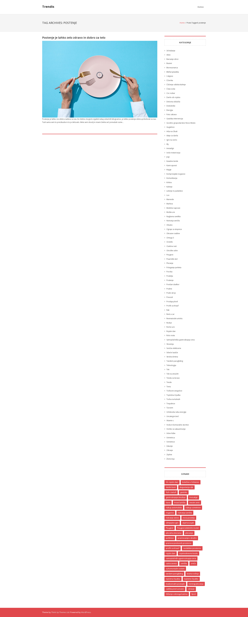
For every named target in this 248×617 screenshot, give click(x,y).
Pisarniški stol (172, 259)
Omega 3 (170, 238)
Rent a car (170, 314)
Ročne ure (170, 327)
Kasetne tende (172, 161)
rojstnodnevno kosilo (188, 553)
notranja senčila (185, 512)
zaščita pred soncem (175, 589)
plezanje (189, 533)
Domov (201, 7)
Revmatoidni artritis (174, 318)
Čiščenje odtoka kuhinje (176, 84)
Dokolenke (170, 106)
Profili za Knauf (172, 305)
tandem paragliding (174, 573)
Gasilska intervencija (174, 118)
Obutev (169, 225)
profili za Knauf (172, 548)
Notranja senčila (173, 220)
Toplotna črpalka (173, 395)
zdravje (191, 589)
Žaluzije (169, 446)
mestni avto (194, 502)
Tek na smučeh (172, 374)
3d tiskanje (170, 50)
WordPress (86, 612)
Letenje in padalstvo (174, 191)
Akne (168, 55)
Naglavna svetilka (173, 216)
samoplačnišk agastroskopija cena (181, 558)
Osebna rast (171, 246)
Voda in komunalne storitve (177, 425)
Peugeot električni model (188, 528)
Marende (170, 199)
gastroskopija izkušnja (175, 497)
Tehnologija (171, 365)
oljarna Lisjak (188, 522)
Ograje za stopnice (174, 229)
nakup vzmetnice (193, 507)
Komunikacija (171, 178)
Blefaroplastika (172, 72)
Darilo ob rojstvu (173, 97)
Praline (169, 289)
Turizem (169, 407)
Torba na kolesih (173, 399)
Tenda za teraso (173, 378)
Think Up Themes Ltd (60, 612)
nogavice (170, 512)
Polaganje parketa (173, 267)
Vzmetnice (170, 442)
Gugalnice (170, 127)
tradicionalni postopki (175, 584)
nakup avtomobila (174, 507)
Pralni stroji (171, 293)
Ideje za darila (172, 135)
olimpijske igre (172, 522)
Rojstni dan (171, 331)
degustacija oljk (186, 487)
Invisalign (170, 148)
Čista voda (170, 89)
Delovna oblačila (173, 101)
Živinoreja (170, 459)
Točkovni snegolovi (174, 391)
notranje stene (172, 517)
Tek (167, 369)
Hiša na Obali (171, 131)
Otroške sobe (172, 250)
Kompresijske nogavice (175, 174)
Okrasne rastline (173, 233)
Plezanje (169, 263)
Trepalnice (170, 403)
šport (193, 594)
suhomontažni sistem (175, 568)
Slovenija (170, 344)
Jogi (167, 157)
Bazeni (169, 63)
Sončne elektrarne (173, 348)
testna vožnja (193, 573)
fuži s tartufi (171, 492)
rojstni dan (170, 553)
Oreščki (169, 242)
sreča (193, 563)
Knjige (168, 169)
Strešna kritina (172, 356)
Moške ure (170, 212)
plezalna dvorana (173, 533)
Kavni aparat (171, 165)
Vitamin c (170, 420)
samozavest (171, 563)
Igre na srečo (171, 140)
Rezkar (169, 323)
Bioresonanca (172, 67)
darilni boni (171, 487)
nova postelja (189, 517)
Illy (167, 144)
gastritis (183, 492)
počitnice (170, 538)
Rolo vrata (170, 335)
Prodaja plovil (172, 301)
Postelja (169, 276)
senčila (184, 563)
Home (182, 23)
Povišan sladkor (172, 284)
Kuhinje (169, 187)
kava (168, 502)
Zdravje (169, 450)
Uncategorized (172, 416)
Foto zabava (171, 114)
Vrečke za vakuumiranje (176, 429)
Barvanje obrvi (172, 59)
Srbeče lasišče (172, 352)
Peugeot (169, 254)
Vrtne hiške (170, 433)
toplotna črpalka (173, 578)
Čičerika (169, 80)
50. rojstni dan (172, 482)
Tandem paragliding (174, 361)
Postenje (170, 280)
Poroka (169, 271)
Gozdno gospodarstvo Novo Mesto (180, 123)
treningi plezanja (196, 584)
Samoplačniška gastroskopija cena (180, 340)
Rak (167, 310)
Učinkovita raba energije (176, 412)
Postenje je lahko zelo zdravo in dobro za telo (73, 38)
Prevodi (169, 297)
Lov (167, 195)
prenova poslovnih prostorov (178, 543)
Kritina (169, 182)
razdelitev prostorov (192, 548)
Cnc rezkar (170, 93)
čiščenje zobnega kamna (176, 594)
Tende (169, 382)
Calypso (169, 76)
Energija (169, 110)
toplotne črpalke (191, 578)
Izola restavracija (173, 152)
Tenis (168, 386)
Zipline (169, 454)
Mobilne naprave (173, 208)
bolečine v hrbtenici (190, 482)
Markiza (169, 203)
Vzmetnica (170, 437)
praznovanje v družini (187, 538)
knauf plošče (179, 502)
